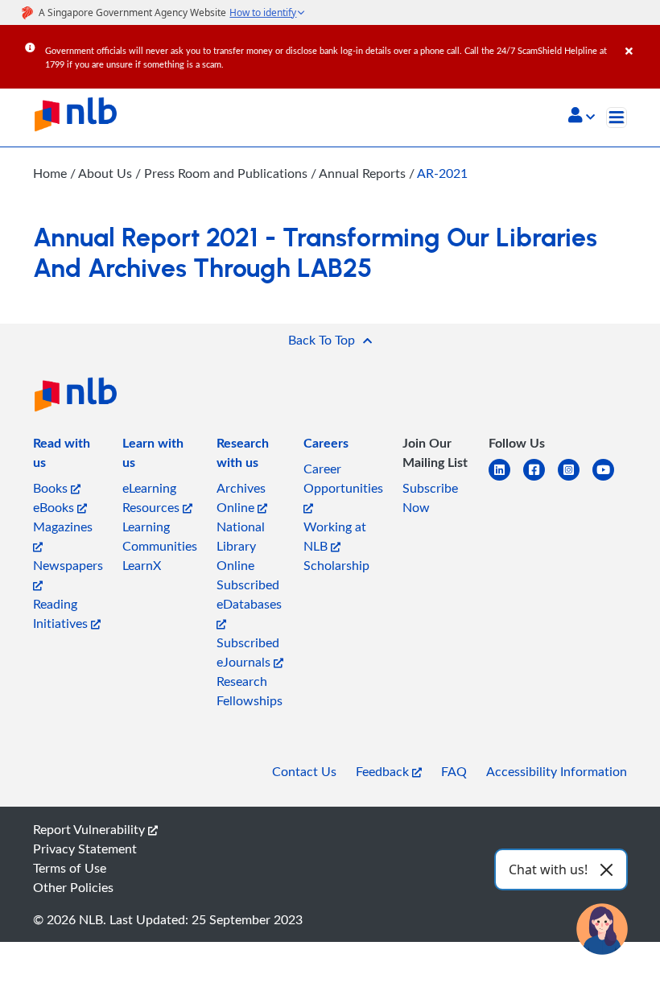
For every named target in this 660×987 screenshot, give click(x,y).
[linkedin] (506, 479)
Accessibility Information (556, 771)
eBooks (55, 507)
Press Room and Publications (227, 173)
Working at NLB (334, 536)
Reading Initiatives (62, 613)
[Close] (640, 39)
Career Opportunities (343, 478)
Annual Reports (364, 173)
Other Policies (73, 887)
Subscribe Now (430, 497)
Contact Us (304, 771)
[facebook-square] (540, 479)
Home (50, 173)
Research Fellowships (250, 690)
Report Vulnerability (90, 829)
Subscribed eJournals (248, 652)
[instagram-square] (575, 479)
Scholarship (336, 565)
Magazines (63, 526)
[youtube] (609, 479)
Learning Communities (159, 536)
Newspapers (68, 565)
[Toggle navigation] (616, 117)
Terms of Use (69, 868)
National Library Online (241, 546)
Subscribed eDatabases (249, 594)
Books (52, 488)
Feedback (384, 771)
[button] (581, 116)
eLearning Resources (152, 497)
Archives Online (241, 497)
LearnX (141, 565)
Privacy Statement (85, 848)
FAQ (454, 771)
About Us (106, 173)
